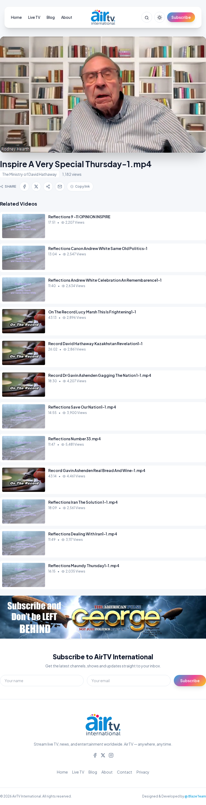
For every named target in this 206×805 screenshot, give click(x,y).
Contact (124, 772)
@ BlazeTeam (195, 796)
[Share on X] (36, 186)
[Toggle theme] (159, 17)
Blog (51, 17)
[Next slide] (189, 617)
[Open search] (146, 17)
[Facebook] (95, 755)
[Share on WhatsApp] (48, 186)
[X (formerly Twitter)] (103, 755)
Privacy (143, 772)
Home (16, 17)
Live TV (34, 17)
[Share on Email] (60, 186)
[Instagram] (111, 755)
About (66, 17)
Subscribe (181, 17)
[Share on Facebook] (24, 186)
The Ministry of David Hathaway (29, 174)
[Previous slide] (16, 617)
